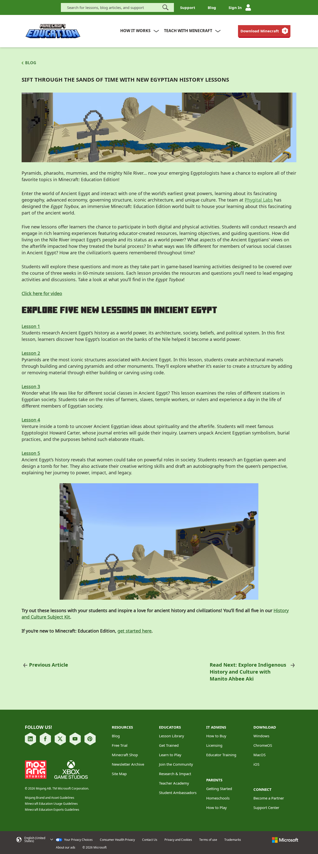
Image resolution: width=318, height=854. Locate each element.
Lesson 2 (31, 353)
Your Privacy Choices (78, 840)
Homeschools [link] (218, 798)
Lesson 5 (31, 453)
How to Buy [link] (216, 735)
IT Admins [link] (216, 727)
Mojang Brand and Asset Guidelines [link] (49, 798)
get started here (135, 631)
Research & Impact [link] (175, 773)
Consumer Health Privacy (117, 840)
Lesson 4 (31, 420)
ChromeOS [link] (262, 745)
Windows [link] (261, 735)
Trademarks (232, 840)
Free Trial (119, 745)
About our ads (65, 848)
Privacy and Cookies (178, 840)
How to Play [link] (216, 807)
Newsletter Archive (128, 764)
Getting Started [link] (219, 788)
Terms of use (208, 840)
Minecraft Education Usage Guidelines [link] (51, 803)
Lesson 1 (31, 326)
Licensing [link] (214, 745)
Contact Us (149, 840)
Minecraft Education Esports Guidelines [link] (52, 809)
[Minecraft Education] (53, 31)
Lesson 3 (31, 386)
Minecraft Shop (125, 754)
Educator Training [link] (221, 754)
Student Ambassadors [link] (178, 792)
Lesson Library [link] (171, 735)
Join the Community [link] (176, 764)
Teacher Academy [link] (174, 783)
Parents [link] (214, 779)
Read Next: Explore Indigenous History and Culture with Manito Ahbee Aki (248, 671)
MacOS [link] (259, 754)
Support (187, 7)
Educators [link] (170, 727)
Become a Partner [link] (268, 798)
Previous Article (48, 664)
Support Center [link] (266, 807)
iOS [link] (256, 764)
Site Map (119, 773)
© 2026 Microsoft (94, 848)
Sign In (235, 7)
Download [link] (264, 727)
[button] (34, 840)
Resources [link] (122, 727)
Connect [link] (262, 789)
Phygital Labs (259, 200)
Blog (212, 7)
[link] (264, 31)
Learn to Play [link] (170, 754)
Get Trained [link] (169, 745)
